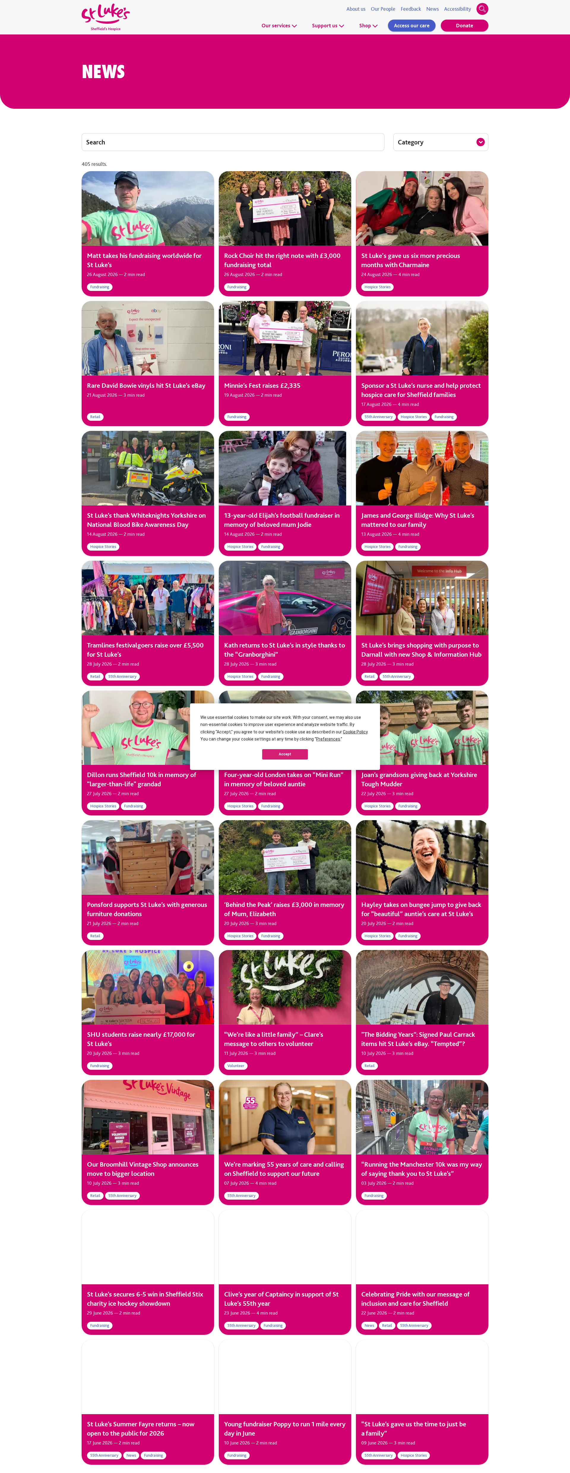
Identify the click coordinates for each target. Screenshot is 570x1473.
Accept (285, 754)
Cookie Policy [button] (355, 732)
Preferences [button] (328, 739)
